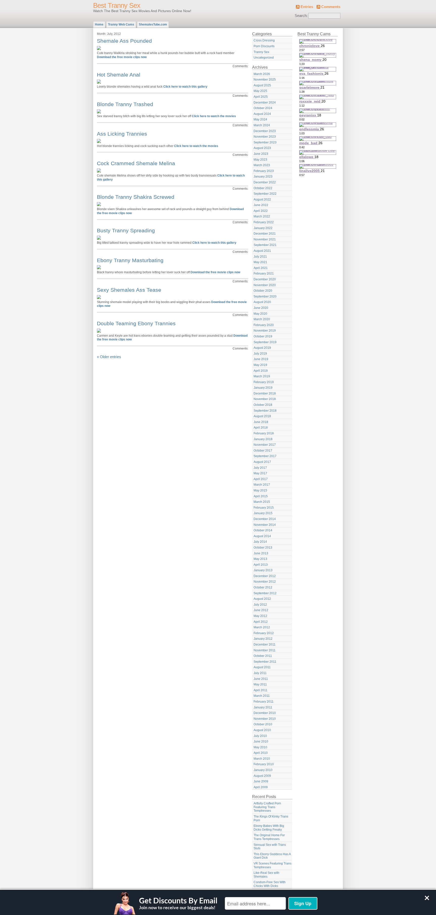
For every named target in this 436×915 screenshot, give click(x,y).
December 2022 (265, 182)
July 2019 (260, 353)
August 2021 (262, 251)
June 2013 (261, 553)
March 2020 (262, 319)
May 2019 (260, 365)
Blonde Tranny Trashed (125, 104)
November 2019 (265, 330)
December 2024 (265, 102)
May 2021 (260, 262)
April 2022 (261, 211)
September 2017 (265, 456)
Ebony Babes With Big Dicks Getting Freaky (269, 827)
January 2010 (263, 770)
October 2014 (263, 530)
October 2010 (263, 724)
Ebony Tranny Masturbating (130, 260)
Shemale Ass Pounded (124, 41)
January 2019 (263, 387)
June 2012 (261, 610)
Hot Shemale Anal (118, 75)
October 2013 (263, 547)
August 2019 (262, 348)
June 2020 (261, 308)
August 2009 (262, 776)
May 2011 (260, 684)
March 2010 (262, 758)
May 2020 (260, 313)
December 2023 (265, 131)
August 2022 (262, 199)
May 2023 (260, 159)
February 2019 (264, 382)
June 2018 (261, 422)
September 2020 (265, 296)
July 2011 (260, 673)
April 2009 (261, 787)
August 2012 (262, 599)
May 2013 (260, 559)
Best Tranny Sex (116, 5)
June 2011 (261, 679)
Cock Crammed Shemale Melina (136, 163)
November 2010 (265, 719)
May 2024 (260, 119)
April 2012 (261, 622)
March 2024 (262, 125)
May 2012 (260, 616)
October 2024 (263, 108)
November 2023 (265, 136)
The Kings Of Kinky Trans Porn (271, 818)
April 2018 (261, 427)
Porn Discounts (264, 46)
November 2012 (265, 581)
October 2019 (263, 336)
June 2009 (261, 781)
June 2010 (261, 741)
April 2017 (261, 479)
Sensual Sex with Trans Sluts (270, 846)
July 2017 (260, 467)
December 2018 (265, 393)
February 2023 (264, 171)
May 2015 (260, 490)
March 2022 (262, 216)
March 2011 (262, 696)
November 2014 (265, 525)
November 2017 (265, 445)
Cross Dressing (264, 40)
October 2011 (263, 656)
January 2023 (263, 176)
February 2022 (264, 222)
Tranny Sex (261, 52)
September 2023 (265, 142)
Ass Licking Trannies (122, 134)
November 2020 (265, 285)
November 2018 (265, 399)
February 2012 (264, 633)
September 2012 (265, 593)
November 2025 (265, 79)
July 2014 (260, 541)
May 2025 (260, 91)
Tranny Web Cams (121, 24)
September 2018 (265, 410)
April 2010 (261, 753)
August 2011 (262, 667)
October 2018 (263, 405)
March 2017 (262, 484)
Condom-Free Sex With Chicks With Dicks (270, 884)
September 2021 (265, 245)
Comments (330, 7)
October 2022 (263, 188)
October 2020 (263, 290)
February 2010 (264, 764)
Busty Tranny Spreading (126, 230)
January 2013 (263, 570)
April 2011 (260, 690)
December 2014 (265, 519)
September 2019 (265, 342)
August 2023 (262, 148)
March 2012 (262, 627)
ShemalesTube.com (153, 24)
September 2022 (265, 193)
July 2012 (260, 604)
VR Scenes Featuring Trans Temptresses (272, 865)
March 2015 (262, 502)
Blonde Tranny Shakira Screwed (135, 197)
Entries (307, 7)
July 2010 (260, 736)
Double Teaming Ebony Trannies (136, 323)
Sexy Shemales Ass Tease (129, 290)
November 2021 (265, 239)
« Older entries (109, 357)
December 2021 (265, 233)
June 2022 (261, 205)
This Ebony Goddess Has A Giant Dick (272, 856)
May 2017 (260, 473)
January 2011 (263, 707)
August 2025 (262, 85)
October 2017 (263, 450)
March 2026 (262, 74)
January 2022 (263, 228)
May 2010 (260, 747)
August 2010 (262, 730)
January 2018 (263, 439)
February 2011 (264, 701)
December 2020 (265, 279)
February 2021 (264, 273)
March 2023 (262, 165)
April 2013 (261, 564)
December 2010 (265, 713)
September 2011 (265, 661)
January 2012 (263, 638)
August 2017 (262, 462)
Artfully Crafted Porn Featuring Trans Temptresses (267, 807)
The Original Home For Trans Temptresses (269, 837)
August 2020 (262, 302)
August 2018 (262, 416)
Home (99, 24)
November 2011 (265, 650)
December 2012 (265, 576)
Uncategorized (264, 57)
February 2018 (264, 433)
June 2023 (261, 154)
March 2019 (262, 376)
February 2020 (264, 325)
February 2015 (264, 507)
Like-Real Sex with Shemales (266, 874)
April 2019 (261, 371)
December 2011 (265, 644)
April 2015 (261, 496)
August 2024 (262, 114)
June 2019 (261, 359)
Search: (301, 16)
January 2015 (263, 513)
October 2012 (263, 587)
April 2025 (261, 96)
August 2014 (262, 536)
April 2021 (261, 268)
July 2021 (260, 256)
